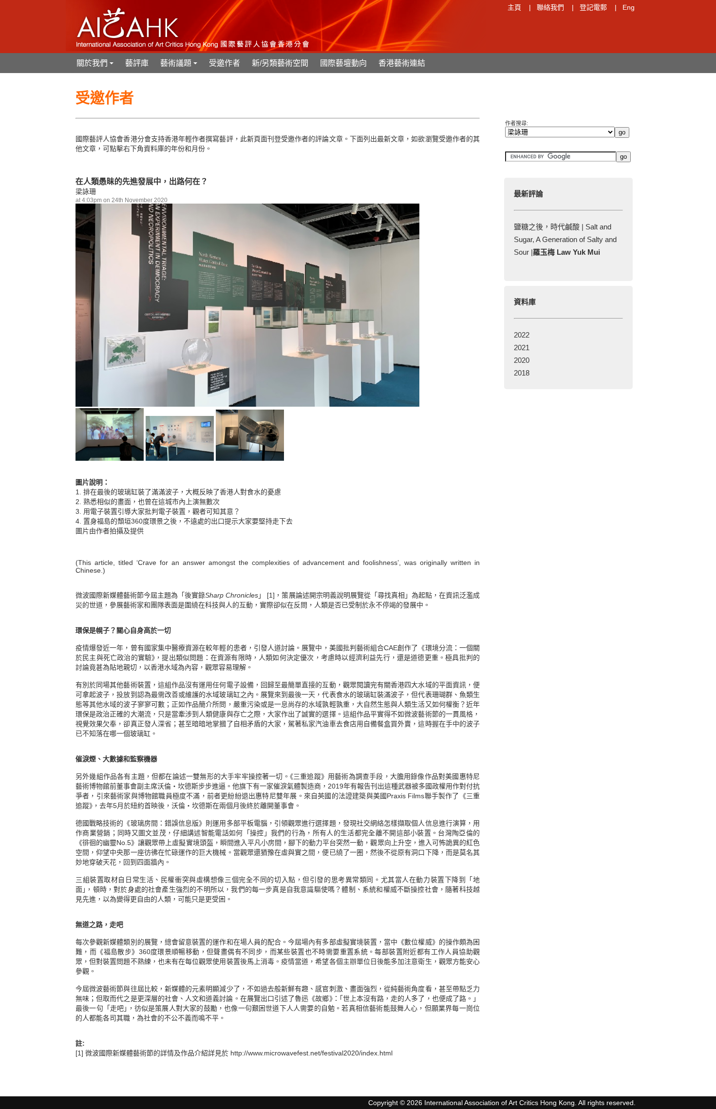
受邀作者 (224, 63)
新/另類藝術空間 (280, 63)
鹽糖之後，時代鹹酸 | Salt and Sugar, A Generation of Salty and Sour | (565, 239)
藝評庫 (137, 63)
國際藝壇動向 (343, 63)
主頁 (514, 7)
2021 (521, 347)
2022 (521, 335)
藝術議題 (179, 66)
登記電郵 (593, 7)
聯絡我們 (550, 7)
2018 (521, 373)
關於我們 (95, 66)
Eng (628, 7)
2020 (521, 360)
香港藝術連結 (401, 63)
